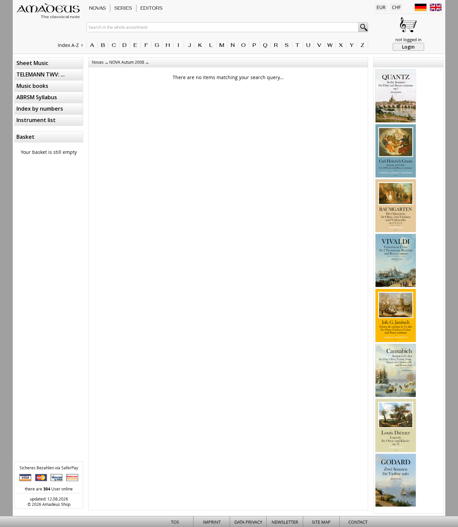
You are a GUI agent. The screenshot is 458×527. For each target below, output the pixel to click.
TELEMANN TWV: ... (40, 74)
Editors (151, 8)
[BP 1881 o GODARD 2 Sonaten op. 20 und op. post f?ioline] (395, 481)
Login (408, 47)
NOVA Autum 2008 (126, 62)
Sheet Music (32, 63)
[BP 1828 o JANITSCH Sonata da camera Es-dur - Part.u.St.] (395, 316)
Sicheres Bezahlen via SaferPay (48, 467)
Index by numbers (39, 108)
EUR (381, 7)
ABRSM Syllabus (36, 97)
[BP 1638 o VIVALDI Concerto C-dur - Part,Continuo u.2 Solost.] (395, 261)
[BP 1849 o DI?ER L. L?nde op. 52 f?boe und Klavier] (395, 426)
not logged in (408, 40)
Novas (97, 8)
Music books (32, 86)
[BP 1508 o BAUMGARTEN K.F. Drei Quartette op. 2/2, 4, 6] (395, 206)
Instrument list (36, 120)
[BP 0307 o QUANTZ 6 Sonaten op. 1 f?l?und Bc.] (395, 96)
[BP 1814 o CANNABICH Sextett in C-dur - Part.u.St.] (395, 371)
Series (123, 8)
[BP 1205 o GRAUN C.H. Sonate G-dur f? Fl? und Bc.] (395, 151)
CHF (396, 7)
